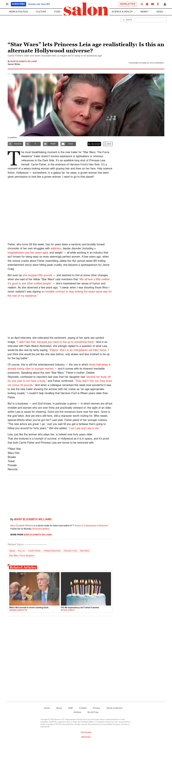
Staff (70, 708)
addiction (56, 248)
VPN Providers (86, 732)
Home (47, 708)
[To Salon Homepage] (86, 9)
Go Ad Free (92, 712)
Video (159, 12)
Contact (82, 708)
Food (57, 12)
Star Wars (84, 551)
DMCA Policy (86, 737)
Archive (77, 712)
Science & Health (122, 12)
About (59, 708)
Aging (12, 551)
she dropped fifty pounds (37, 275)
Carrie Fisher (34, 551)
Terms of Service (114, 708)
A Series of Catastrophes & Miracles (90, 526)
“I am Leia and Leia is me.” (84, 428)
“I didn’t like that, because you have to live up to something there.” (56, 342)
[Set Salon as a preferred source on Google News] (94, 144)
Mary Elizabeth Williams (23, 61)
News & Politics (18, 12)
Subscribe (18, 4)
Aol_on (21, 551)
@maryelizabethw (40, 529)
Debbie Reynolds (52, 551)
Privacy (96, 708)
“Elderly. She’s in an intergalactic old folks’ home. (78, 350)
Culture (41, 12)
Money (144, 12)
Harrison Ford (70, 551)
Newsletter (127, 4)
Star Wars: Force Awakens (21, 556)
